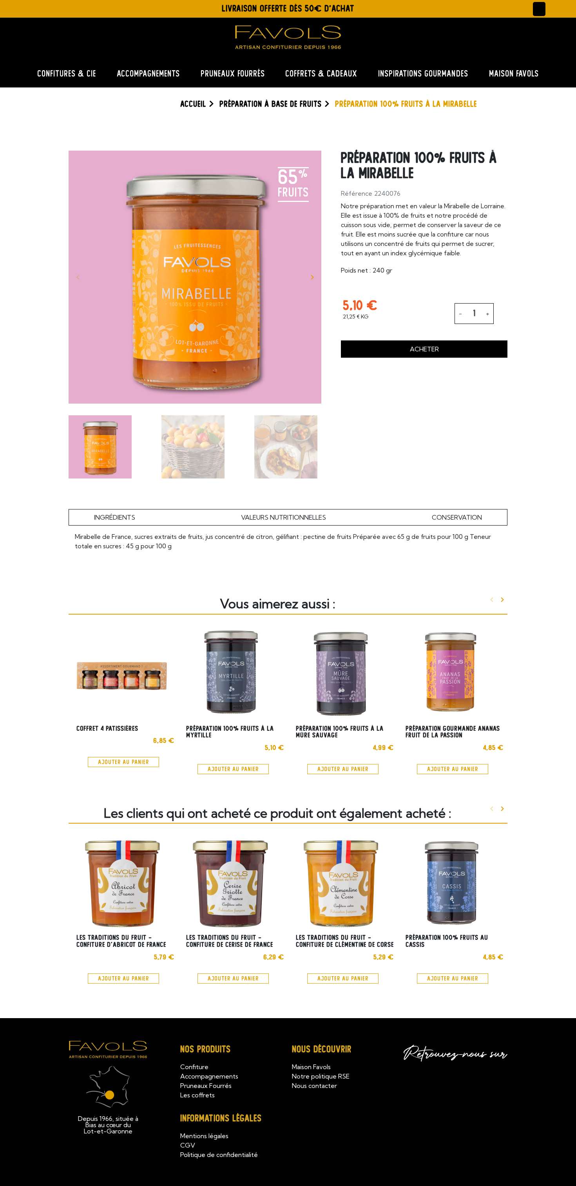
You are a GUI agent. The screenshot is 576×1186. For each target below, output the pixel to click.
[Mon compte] (539, 9)
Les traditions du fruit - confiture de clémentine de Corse (345, 941)
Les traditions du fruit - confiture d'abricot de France (121, 941)
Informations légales (221, 1118)
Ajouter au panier (123, 762)
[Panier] (556, 8)
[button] (74, 9)
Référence (356, 193)
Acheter (424, 349)
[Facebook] (39, 7)
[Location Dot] (20, 7)
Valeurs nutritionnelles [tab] (283, 517)
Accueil (193, 104)
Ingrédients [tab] (114, 517)
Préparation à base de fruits (270, 104)
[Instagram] (58, 7)
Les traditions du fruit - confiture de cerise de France (229, 941)
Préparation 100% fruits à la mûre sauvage (340, 732)
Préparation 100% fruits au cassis (447, 941)
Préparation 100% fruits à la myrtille (230, 732)
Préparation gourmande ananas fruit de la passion (453, 732)
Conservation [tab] (457, 517)
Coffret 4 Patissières (107, 728)
